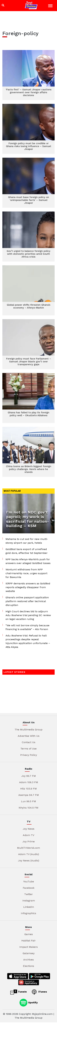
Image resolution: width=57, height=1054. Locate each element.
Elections (28, 965)
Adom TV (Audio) (28, 854)
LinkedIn (28, 906)
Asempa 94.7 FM (28, 794)
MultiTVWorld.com (28, 847)
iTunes (42, 991)
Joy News (28, 828)
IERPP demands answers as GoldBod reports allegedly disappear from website (28, 587)
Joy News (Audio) (28, 860)
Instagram (28, 900)
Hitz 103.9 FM (28, 788)
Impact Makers (28, 946)
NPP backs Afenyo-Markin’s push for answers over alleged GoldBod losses (28, 561)
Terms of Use (28, 748)
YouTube (28, 881)
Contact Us (28, 742)
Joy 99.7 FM (28, 775)
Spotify (32, 1002)
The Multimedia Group (28, 729)
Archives (28, 959)
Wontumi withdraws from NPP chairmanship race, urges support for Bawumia (26, 573)
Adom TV (28, 835)
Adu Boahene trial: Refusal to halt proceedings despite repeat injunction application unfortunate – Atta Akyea (28, 641)
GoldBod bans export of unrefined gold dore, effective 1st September (27, 551)
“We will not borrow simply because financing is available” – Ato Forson (27, 627)
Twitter (28, 894)
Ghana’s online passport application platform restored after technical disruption (27, 601)
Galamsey (29, 953)
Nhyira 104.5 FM (28, 807)
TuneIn (22, 991)
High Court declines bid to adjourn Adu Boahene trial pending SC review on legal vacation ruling (28, 615)
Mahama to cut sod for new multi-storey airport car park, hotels (27, 540)
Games (28, 934)
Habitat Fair (28, 940)
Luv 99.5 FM (28, 801)
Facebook (28, 887)
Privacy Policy (28, 754)
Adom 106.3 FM (28, 782)
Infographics (28, 913)
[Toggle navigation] (50, 6)
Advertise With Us (28, 735)
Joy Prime (28, 841)
